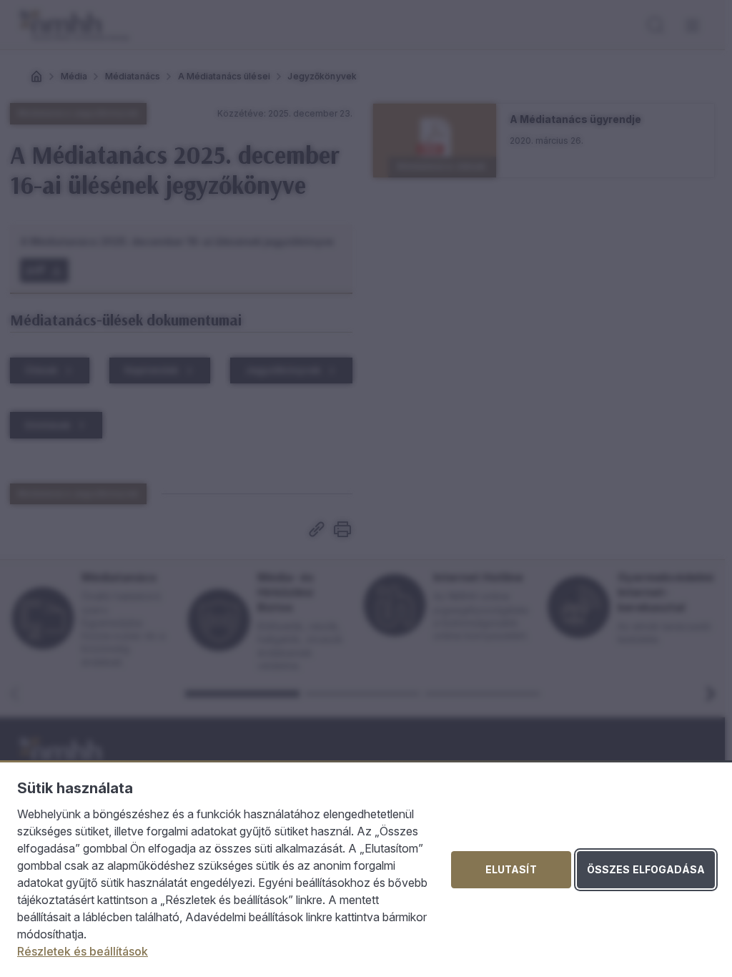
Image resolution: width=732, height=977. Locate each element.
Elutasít (511, 869)
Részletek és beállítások (82, 951)
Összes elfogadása (646, 869)
